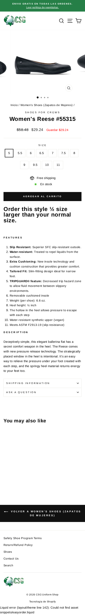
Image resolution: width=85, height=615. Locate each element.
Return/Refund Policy (18, 545)
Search (8, 565)
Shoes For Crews (42, 112)
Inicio (14, 105)
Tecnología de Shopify (42, 601)
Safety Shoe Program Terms (23, 538)
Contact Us (11, 558)
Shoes (8, 551)
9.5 (35, 164)
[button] (42, 266)
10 (47, 164)
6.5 (41, 153)
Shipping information (28, 383)
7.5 (63, 153)
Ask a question (21, 392)
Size (42, 145)
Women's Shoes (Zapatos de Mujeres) (46, 105)
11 (58, 164)
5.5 (20, 153)
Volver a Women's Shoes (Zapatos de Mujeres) (45, 513)
